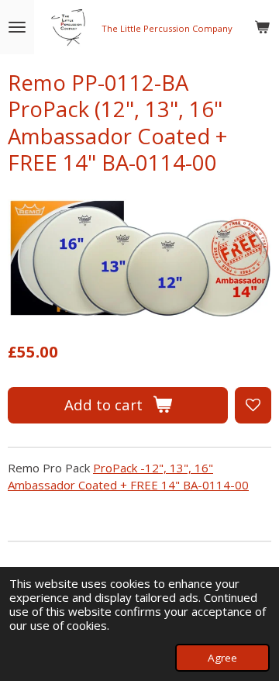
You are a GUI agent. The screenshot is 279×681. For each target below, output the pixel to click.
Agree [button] (222, 658)
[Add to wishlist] (253, 405)
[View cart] (262, 27)
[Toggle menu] (17, 27)
